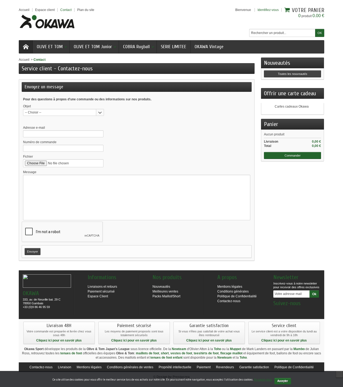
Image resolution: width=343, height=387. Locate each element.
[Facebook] (277, 311)
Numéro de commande (40, 142)
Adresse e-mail (34, 128)
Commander (293, 155)
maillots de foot (147, 353)
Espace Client (98, 296)
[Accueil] (25, 46)
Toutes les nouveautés (292, 73)
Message (29, 172)
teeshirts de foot (206, 353)
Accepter (282, 381)
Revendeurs (225, 367)
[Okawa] (47, 21)
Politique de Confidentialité (237, 296)
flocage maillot (231, 353)
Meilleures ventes (165, 291)
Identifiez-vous (268, 10)
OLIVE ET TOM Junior (93, 47)
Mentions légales (229, 287)
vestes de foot (181, 353)
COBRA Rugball (136, 47)
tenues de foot (71, 353)
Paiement (204, 367)
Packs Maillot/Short (166, 296)
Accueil (24, 60)
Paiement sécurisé (101, 291)
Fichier (28, 156)
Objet (27, 106)
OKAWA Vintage (209, 47)
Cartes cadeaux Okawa (292, 106)
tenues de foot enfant (166, 357)
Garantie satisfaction (254, 367)
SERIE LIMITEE (173, 47)
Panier (271, 124)
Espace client (45, 10)
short (165, 353)
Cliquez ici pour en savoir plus (59, 340)
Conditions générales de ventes (130, 367)
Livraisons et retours (102, 287)
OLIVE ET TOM (50, 47)
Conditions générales (233, 291)
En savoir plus (263, 379)
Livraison (64, 367)
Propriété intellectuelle (175, 367)
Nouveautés (277, 62)
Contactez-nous (228, 301)
